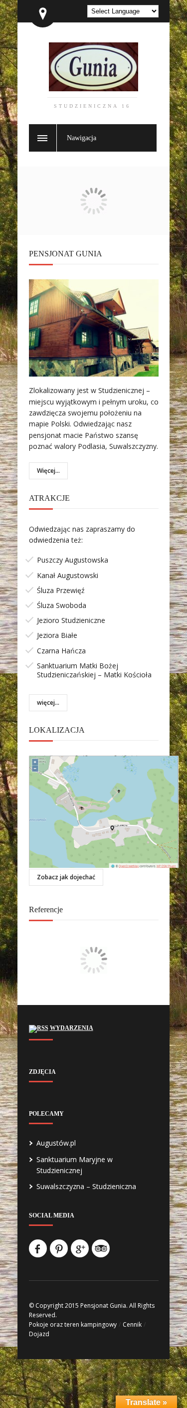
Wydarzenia (71, 1027)
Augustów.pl (56, 1143)
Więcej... (48, 470)
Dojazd (39, 1334)
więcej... (48, 702)
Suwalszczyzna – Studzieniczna (86, 1186)
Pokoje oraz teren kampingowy (73, 1324)
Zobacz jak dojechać (66, 877)
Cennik (132, 1324)
